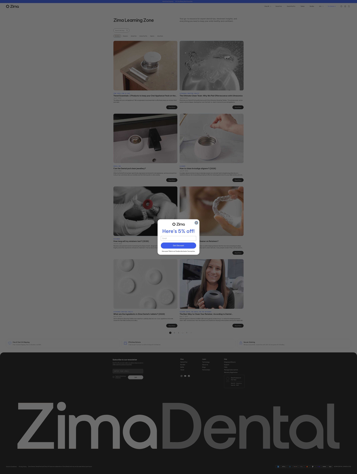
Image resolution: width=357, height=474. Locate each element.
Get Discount (178, 245)
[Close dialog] (196, 222)
